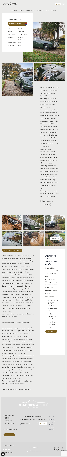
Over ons (51, 427)
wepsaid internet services (33, 451)
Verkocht (51, 419)
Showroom (52, 424)
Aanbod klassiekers (54, 417)
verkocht (21, 10)
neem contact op (51, 331)
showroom (40, 10)
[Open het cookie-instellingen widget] (3, 454)
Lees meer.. (52, 196)
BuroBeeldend (33, 447)
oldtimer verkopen (30, 10)
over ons (47, 10)
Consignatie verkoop (54, 422)
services (53, 10)
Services (51, 429)
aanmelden (43, 423)
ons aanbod (14, 10)
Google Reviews (8, 452)
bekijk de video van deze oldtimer (12, 250)
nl (63, 4)
